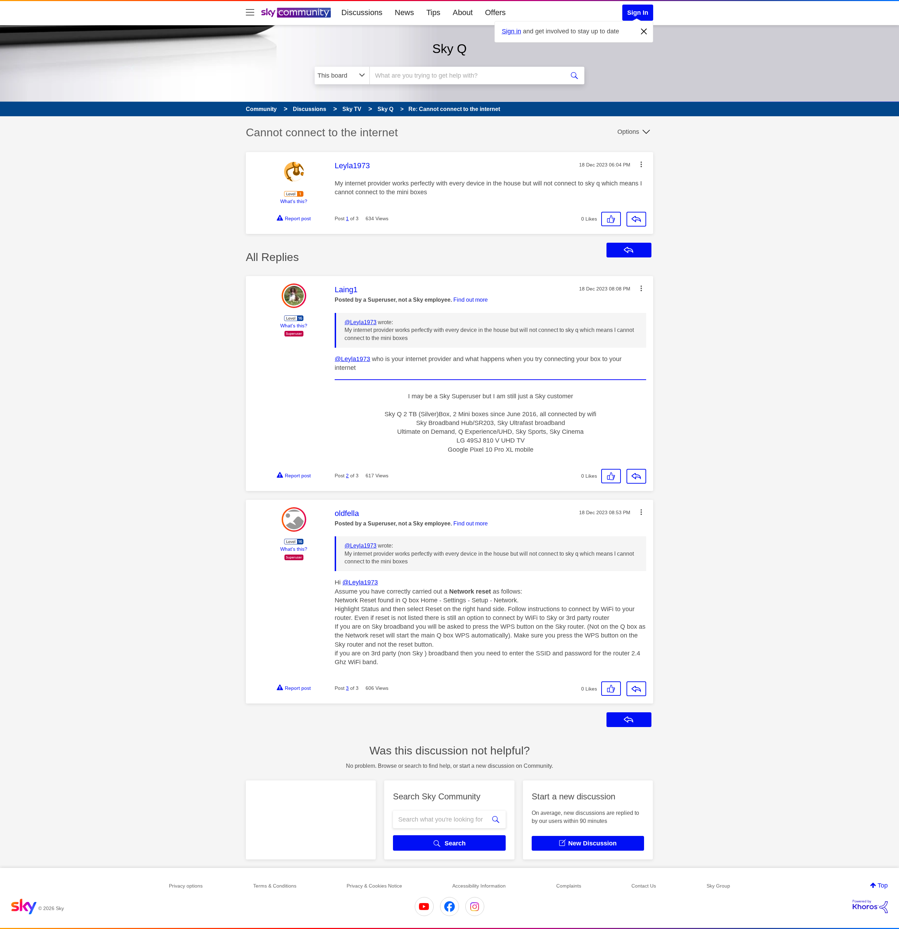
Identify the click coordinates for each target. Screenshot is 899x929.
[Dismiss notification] (644, 31)
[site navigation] (250, 13)
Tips (433, 12)
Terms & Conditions (274, 886)
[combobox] (466, 75)
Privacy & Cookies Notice (374, 886)
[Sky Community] (296, 12)
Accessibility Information (479, 886)
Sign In (637, 12)
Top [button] (883, 885)
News (404, 12)
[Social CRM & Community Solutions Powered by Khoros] (870, 906)
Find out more (470, 300)
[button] (641, 164)
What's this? (293, 201)
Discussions (361, 12)
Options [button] (628, 131)
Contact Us (643, 886)
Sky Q (449, 48)
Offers (495, 12)
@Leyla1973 (360, 322)
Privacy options (186, 886)
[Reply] (636, 219)
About (463, 12)
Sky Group (718, 886)
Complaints (568, 886)
